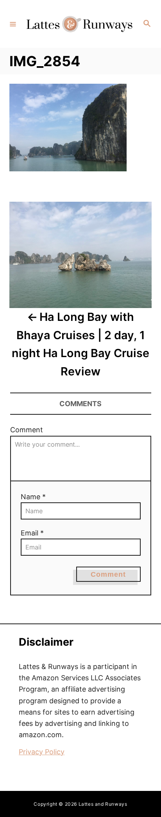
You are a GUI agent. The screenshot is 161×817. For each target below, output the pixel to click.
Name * (33, 497)
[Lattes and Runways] (79, 24)
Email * (32, 533)
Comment (26, 430)
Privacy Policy (41, 752)
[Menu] (13, 24)
